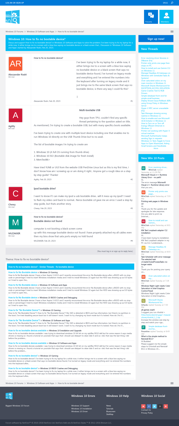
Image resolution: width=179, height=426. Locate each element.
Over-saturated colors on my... (159, 277)
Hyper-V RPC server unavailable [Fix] (154, 109)
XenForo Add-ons (63, 422)
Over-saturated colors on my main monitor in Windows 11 (153, 81)
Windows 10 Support (80, 405)
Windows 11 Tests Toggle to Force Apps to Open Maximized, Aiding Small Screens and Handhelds (155, 143)
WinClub (152, 169)
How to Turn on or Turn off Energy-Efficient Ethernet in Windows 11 (152, 126)
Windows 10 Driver (79, 411)
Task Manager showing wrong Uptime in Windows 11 (154, 114)
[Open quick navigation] (172, 31)
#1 (132, 101)
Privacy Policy (147, 412)
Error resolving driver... (158, 167)
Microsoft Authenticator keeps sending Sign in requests (154, 137)
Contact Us (146, 409)
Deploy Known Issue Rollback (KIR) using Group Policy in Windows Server (156, 103)
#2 (132, 179)
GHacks (144, 304)
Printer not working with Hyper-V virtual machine (155, 132)
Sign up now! (156, 39)
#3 (132, 208)
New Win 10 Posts (152, 158)
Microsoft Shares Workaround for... (156, 301)
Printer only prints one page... (158, 192)
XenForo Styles (79, 422)
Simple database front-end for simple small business (154, 97)
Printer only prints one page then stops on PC (155, 64)
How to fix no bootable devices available (27, 330)
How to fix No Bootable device (22, 272)
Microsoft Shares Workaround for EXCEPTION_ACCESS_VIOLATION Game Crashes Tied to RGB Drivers (155, 89)
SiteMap (109, 414)
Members (165, 21)
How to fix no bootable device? (23, 355)
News (108, 405)
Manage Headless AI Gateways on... (157, 248)
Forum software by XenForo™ (30, 422)
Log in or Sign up (15, 2)
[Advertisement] (55, 77)
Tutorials (109, 408)
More (156, 148)
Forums (148, 21)
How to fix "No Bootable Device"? (24, 310)
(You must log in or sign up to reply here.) (115, 251)
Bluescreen (110, 411)
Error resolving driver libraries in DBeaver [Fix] (154, 59)
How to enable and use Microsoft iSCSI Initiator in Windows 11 (155, 119)
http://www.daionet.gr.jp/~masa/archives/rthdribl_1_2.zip (156, 316)
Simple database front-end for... (158, 327)
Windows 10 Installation (81, 408)
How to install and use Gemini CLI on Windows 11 (155, 69)
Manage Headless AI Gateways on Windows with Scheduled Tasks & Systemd (155, 75)
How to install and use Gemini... (158, 221)
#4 (132, 241)
